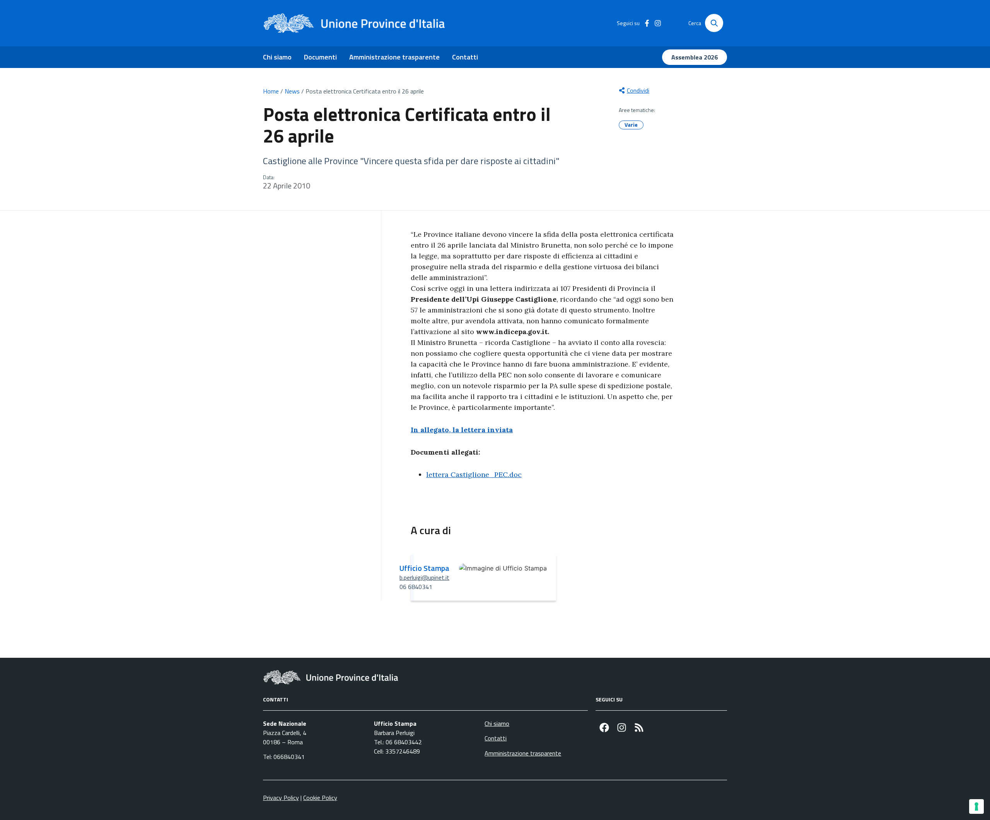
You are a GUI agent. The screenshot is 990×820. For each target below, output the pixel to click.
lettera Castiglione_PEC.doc (474, 474)
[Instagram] (621, 727)
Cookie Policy (320, 797)
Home (271, 91)
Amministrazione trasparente (394, 57)
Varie (631, 125)
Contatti (465, 57)
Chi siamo (277, 57)
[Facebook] (604, 727)
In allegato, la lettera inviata (462, 429)
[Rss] (639, 727)
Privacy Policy (281, 797)
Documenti (320, 57)
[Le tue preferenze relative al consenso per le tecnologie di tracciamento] (976, 806)
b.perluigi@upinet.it (424, 577)
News (292, 91)
